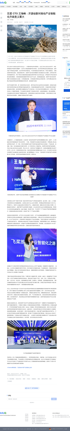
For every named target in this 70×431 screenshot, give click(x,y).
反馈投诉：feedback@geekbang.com (39, 418)
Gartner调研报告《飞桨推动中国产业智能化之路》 (20, 367)
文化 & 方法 (18, 378)
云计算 (65, 21)
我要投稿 (26, 415)
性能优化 (34, 378)
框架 (39, 378)
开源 (67, 37)
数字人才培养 (45, 378)
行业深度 (10, 381)
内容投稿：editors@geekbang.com (38, 415)
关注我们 (26, 420)
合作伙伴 (26, 417)
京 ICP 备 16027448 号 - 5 (43, 428)
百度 (24, 378)
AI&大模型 (12, 378)
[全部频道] (69, 6)
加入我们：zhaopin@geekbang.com (39, 420)
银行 (50, 378)
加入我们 (26, 419)
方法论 (28, 378)
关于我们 (26, 414)
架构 (64, 37)
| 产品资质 (65, 428)
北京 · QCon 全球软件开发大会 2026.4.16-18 (60, 415)
